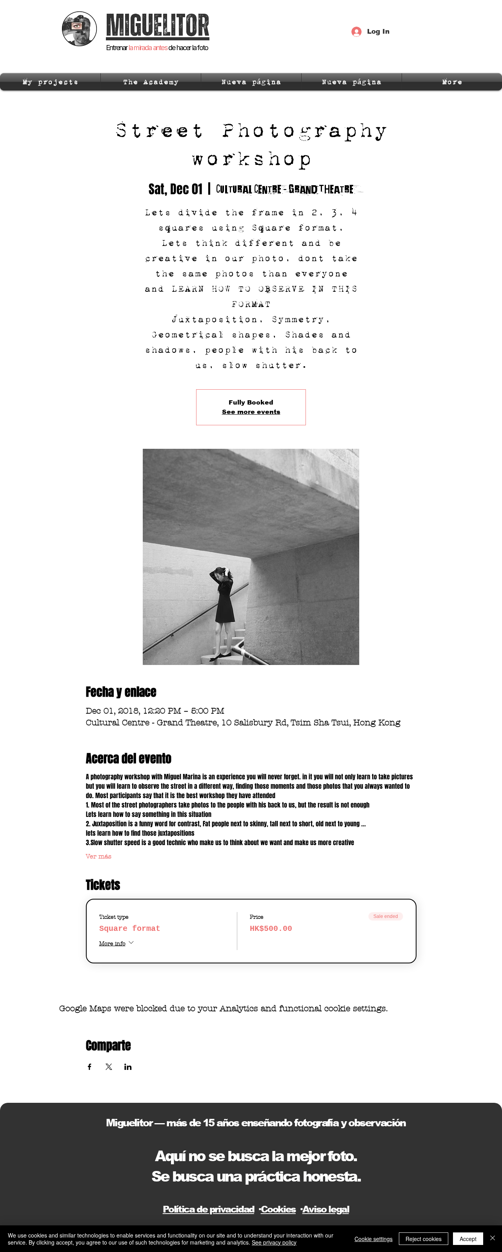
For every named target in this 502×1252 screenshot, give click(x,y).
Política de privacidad (208, 1209)
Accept (468, 1239)
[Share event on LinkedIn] (128, 1067)
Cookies (278, 1209)
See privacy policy (274, 1242)
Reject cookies (424, 1239)
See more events (251, 411)
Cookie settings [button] (374, 1239)
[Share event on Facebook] (89, 1067)
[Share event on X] (109, 1067)
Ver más (98, 856)
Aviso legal (325, 1209)
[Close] (492, 1239)
